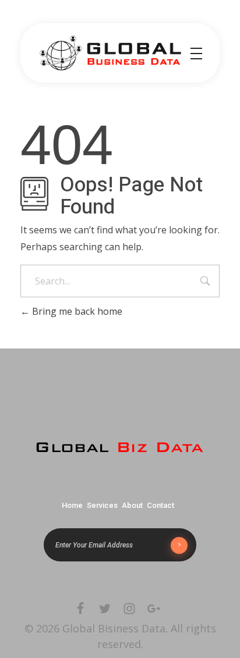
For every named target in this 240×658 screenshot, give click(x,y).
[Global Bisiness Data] (110, 53)
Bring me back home (76, 311)
